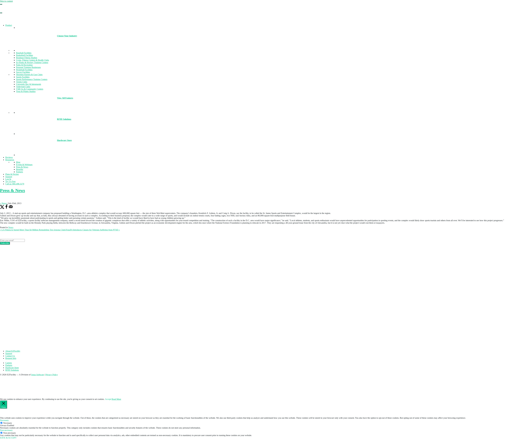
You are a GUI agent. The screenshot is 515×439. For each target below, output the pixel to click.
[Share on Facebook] (6, 208)
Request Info (10, 358)
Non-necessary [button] (6, 430)
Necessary (7, 423)
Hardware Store (64, 140)
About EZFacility (12, 351)
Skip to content (6, 1)
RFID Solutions (64, 119)
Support (8, 353)
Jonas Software (37, 374)
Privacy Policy (51, 374)
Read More (116, 399)
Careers (8, 363)
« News (3, 203)
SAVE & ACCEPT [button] (8, 438)
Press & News (12, 190)
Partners (8, 365)
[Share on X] (2, 208)
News (10, 227)
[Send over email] (11, 208)
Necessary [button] (4, 420)
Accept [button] (108, 399)
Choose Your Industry (67, 36)
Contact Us (10, 356)
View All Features (65, 98)
